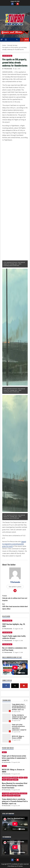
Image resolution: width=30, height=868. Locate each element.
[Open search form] (16, 39)
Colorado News (6, 777)
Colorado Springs (7, 55)
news (4, 779)
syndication (10, 795)
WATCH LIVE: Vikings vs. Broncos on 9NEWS (6, 738)
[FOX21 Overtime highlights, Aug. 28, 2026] (15, 620)
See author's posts (15, 587)
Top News (9, 779)
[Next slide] (27, 700)
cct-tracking (6, 793)
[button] (2, 39)
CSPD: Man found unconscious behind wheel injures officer (15, 606)
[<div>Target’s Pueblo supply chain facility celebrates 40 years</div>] (15, 632)
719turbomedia (8, 68)
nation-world (23, 793)
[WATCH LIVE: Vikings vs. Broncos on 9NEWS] (15, 766)
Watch (26, 39)
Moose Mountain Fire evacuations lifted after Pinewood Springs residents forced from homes (14, 785)
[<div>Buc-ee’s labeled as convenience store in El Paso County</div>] (15, 644)
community (15, 777)
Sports (4, 752)
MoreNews (11, 866)
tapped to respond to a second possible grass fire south (14, 544)
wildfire (16, 779)
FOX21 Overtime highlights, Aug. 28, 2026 (13, 625)
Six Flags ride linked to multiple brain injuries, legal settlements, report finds (6, 718)
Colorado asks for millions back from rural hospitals (14, 598)
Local (25, 777)
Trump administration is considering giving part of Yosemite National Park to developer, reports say (6, 707)
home (20, 777)
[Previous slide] (25, 700)
